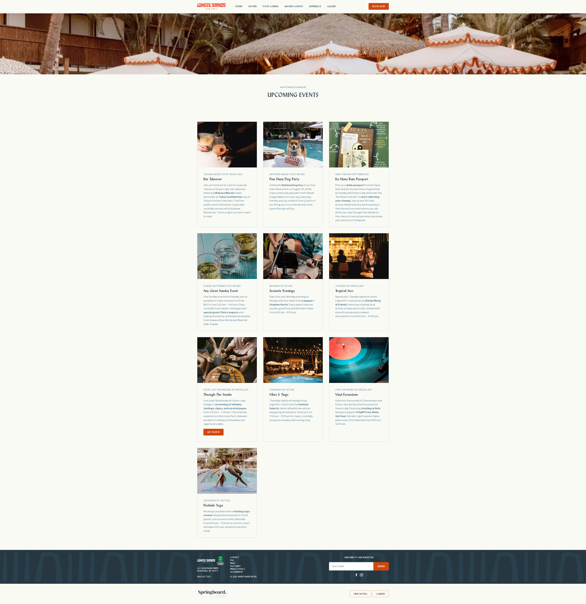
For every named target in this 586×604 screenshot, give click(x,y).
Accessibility (236, 572)
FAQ (232, 560)
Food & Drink (270, 6)
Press (232, 563)
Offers (238, 6)
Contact (234, 557)
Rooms (253, 6)
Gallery (331, 6)
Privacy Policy (237, 569)
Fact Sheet (235, 566)
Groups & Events (293, 6)
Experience (315, 6)
